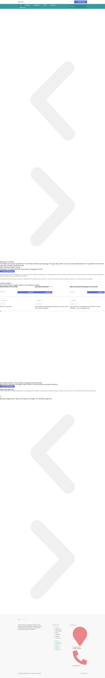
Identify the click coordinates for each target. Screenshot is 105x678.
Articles (57, 636)
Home (20, 5)
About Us (27, 5)
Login (80, 1)
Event (45, 5)
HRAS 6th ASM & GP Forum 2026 (9, 287)
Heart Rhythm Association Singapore (33, 673)
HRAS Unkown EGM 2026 (41, 287)
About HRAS (58, 629)
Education (53, 5)
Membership (36, 5)
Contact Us (22, 7)
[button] (30, 5)
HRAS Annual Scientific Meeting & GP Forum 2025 (84, 287)
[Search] (86, 6)
